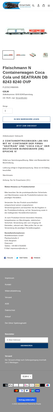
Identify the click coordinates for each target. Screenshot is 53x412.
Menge (5, 106)
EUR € (26, 377)
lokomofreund (22, 404)
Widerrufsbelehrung (13, 291)
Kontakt (8, 284)
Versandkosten (21, 98)
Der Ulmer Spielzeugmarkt (15, 323)
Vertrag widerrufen (26, 400)
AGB (7, 304)
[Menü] (48, 5)
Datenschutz (10, 310)
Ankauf (8, 316)
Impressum (9, 278)
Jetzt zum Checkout (26, 126)
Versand (8, 297)
